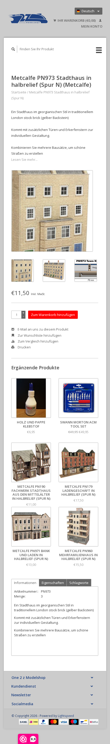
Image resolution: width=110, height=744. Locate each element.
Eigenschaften (53, 582)
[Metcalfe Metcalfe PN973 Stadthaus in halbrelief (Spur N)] (52, 210)
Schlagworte (79, 582)
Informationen (25, 582)
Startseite (18, 92)
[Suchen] (13, 49)
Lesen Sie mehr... (24, 159)
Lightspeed (66, 716)
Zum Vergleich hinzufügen (37, 341)
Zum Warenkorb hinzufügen (53, 314)
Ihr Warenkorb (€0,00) (76, 20)
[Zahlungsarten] (24, 721)
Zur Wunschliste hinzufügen (39, 335)
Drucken (24, 347)
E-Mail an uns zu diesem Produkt (42, 329)
